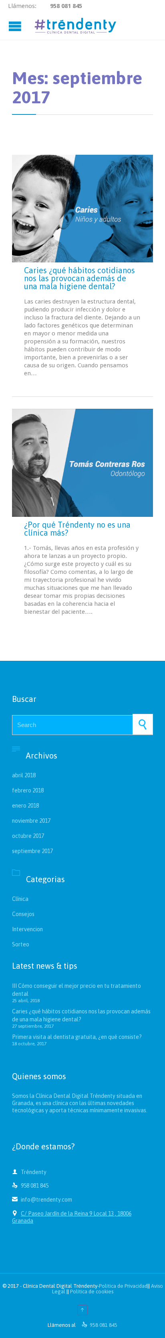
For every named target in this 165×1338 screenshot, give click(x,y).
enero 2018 (25, 805)
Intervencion (27, 929)
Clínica (20, 899)
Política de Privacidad (123, 1286)
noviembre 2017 (31, 821)
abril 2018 (24, 775)
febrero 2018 (28, 790)
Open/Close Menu (16, 26)
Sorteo (20, 944)
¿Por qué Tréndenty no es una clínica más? (77, 528)
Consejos (23, 914)
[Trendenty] (75, 26)
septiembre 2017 (32, 851)
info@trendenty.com (42, 1199)
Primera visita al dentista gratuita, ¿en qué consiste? (77, 1037)
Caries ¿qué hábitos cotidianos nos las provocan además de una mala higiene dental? (79, 278)
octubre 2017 (28, 836)
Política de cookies (91, 1292)
